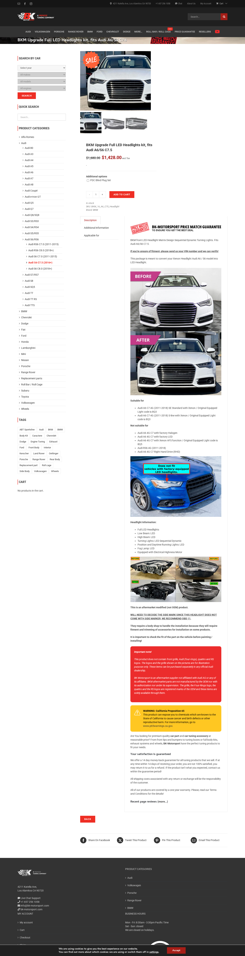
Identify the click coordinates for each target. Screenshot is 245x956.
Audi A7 (29, 178)
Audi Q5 (29, 202)
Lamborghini (28, 347)
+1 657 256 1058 (29, 901)
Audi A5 (29, 166)
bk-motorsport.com (31, 909)
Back (87, 819)
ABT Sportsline (27, 429)
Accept (176, 950)
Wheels (25, 408)
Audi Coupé (31, 190)
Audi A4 (29, 160)
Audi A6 (29, 172)
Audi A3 (29, 154)
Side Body (25, 471)
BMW (24, 311)
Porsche (25, 366)
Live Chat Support (30, 898)
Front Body (34, 447)
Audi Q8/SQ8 (32, 215)
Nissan (25, 360)
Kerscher (24, 453)
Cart (22, 930)
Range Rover (28, 372)
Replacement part (28, 465)
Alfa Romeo (27, 137)
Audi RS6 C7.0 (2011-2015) (43, 244)
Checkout (25, 937)
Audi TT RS (31, 299)
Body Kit (24, 435)
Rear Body (55, 459)
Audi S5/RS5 (32, 233)
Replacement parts (31, 378)
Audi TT (29, 293)
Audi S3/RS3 (32, 221)
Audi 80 (29, 148)
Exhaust (53, 441)
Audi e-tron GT (33, 196)
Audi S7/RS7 (32, 274)
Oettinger (53, 453)
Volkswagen (28, 402)
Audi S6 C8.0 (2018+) (40, 268)
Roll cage (46, 465)
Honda (25, 341)
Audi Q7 (29, 208)
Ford (23, 335)
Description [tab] (90, 220)
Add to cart (122, 194)
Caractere (37, 435)
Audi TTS (30, 305)
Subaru (25, 390)
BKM (95, 210)
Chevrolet (26, 317)
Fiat (23, 329)
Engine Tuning (38, 441)
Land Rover (38, 453)
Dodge (24, 323)
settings (154, 952)
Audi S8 (29, 280)
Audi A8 (29, 184)
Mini (23, 354)
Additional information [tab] (96, 227)
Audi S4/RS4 (32, 227)
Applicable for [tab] (91, 235)
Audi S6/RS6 (32, 239)
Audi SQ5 (30, 286)
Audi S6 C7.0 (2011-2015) (42, 256)
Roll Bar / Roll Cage (31, 384)
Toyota (25, 396)
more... (162, 802)
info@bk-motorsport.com (35, 905)
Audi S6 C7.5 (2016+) (40, 262)
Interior (47, 447)
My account (26, 922)
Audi (23, 143)
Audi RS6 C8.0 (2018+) (41, 250)
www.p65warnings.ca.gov (157, 725)
